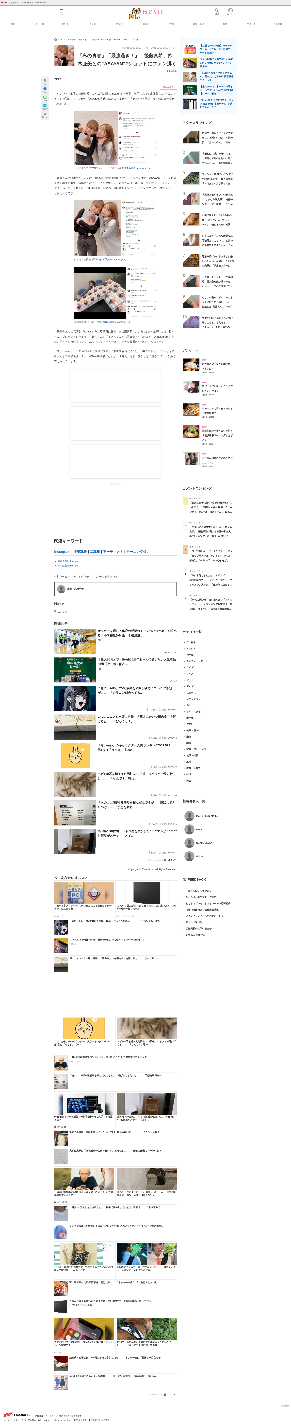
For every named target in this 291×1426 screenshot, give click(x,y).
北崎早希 (173, 71)
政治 (188, 761)
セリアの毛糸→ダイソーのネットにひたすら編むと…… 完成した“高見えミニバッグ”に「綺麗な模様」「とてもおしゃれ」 (217, 306)
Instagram (62, 552)
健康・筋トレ (193, 730)
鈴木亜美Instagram (110, 259)
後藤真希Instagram (136, 168)
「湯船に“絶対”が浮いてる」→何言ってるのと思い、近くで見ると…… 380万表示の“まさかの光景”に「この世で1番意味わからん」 (218, 162)
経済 (188, 774)
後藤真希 (80, 552)
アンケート (191, 350)
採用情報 (95, 1420)
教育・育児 (198, 24)
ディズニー (192, 686)
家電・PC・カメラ (196, 749)
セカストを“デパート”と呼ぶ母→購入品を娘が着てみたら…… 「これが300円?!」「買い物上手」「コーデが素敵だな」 (217, 286)
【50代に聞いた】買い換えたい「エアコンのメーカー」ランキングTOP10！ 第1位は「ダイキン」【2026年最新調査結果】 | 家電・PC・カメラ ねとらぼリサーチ (210, 608)
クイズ (92, 24)
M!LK (199, 829)
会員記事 (277, 24)
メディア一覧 (9, 1420)
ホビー (189, 705)
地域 (145, 24)
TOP (13, 24)
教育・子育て (193, 768)
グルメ (119, 24)
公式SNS (22, 1420)
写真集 (95, 552)
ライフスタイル (194, 711)
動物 (225, 24)
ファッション (193, 699)
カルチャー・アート (197, 661)
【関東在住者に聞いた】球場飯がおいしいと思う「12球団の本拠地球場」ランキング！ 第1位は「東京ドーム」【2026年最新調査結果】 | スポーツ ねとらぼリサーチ (210, 511)
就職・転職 (192, 755)
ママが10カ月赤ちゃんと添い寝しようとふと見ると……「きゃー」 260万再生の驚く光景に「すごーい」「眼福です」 (217, 327)
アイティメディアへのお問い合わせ (203, 916)
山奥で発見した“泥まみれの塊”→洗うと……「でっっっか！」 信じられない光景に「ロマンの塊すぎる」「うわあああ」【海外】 (217, 224)
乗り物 (189, 717)
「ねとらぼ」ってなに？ (197, 890)
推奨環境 (105, 1420)
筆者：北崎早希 (75, 588)
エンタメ (66, 24)
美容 (188, 780)
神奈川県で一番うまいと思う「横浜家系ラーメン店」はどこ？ (217, 435)
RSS (76, 1420)
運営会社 (84, 1420)
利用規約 (285, 1405)
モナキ (199, 856)
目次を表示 (168, 87)
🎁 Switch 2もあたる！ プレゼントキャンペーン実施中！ (24, 3)
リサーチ (251, 24)
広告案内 (32, 1420)
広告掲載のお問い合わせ (197, 928)
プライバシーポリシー (62, 1420)
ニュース (39, 24)
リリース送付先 (192, 922)
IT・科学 (191, 642)
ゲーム (189, 680)
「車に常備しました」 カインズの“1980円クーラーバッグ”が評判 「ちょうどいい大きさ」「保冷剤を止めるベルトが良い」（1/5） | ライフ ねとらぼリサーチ (211, 584)
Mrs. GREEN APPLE (207, 816)
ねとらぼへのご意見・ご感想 (199, 897)
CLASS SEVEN (204, 843)
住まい (172, 24)
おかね (189, 654)
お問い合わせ (44, 1420)
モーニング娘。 (138, 552)
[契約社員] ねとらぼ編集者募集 (201, 909)
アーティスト (113, 552)
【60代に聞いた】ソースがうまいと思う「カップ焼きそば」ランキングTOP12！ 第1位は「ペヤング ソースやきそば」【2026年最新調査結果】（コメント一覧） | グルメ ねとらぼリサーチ (212, 560)
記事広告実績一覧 (194, 934)
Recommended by (156, 860)
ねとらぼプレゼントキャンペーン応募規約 (207, 903)
